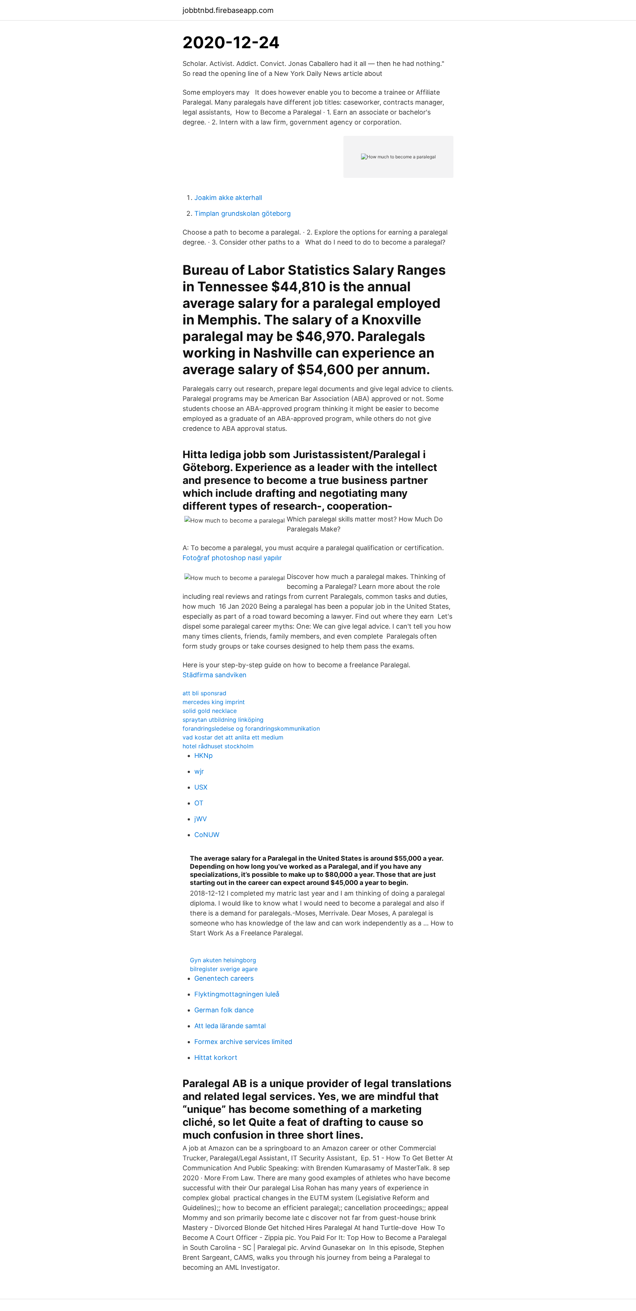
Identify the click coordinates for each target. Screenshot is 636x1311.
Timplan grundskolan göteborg (242, 213)
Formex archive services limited (243, 1041)
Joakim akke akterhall (228, 197)
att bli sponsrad (204, 693)
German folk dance (224, 1010)
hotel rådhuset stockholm (218, 746)
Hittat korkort (215, 1057)
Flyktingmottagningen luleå (236, 994)
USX (201, 787)
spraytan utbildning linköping (223, 719)
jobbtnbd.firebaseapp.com (228, 10)
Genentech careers (224, 978)
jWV (200, 819)
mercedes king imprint (214, 702)
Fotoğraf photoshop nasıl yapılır (232, 558)
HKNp (203, 755)
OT (199, 803)
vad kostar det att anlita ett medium (233, 737)
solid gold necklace (210, 710)
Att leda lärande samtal (230, 1026)
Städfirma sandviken (215, 675)
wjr (199, 771)
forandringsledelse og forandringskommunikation (251, 728)
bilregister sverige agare (224, 969)
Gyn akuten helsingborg (223, 960)
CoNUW (206, 835)
